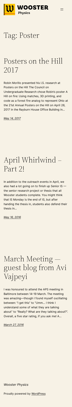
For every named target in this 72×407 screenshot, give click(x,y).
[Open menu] (62, 9)
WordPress (38, 393)
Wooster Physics (16, 384)
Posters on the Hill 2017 (33, 65)
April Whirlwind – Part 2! (33, 164)
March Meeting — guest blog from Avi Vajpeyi (35, 267)
